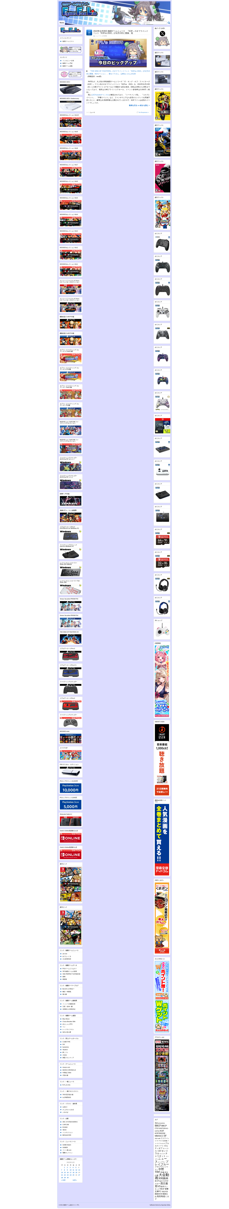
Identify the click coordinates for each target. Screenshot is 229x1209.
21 (62, 1175)
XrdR (158, 1138)
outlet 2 (64, 1107)
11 (73, 1170)
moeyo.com (66, 1067)
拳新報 (64, 979)
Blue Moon (66, 1019)
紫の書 (64, 994)
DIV (63, 1044)
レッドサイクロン (68, 1029)
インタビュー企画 (68, 60)
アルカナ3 (162, 1143)
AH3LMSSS (161, 1123)
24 (70, 1175)
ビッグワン (161, 1162)
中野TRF (159, 1170)
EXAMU (65, 1127)
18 (73, 1172)
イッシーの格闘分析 (68, 1004)
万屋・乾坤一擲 (67, 1006)
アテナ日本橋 (163, 1141)
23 (68, 1175)
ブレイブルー (162, 1163)
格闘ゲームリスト (68, 41)
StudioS (65, 1050)
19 (76, 1172)
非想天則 (165, 1191)
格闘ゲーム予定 (67, 63)
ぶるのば (65, 1112)
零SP (162, 1189)
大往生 (64, 1055)
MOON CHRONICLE (69, 1070)
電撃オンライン (67, 1153)
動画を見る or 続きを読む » (139, 105)
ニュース (98, 36)
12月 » (75, 1180)
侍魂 (162, 1172)
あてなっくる (66, 956)
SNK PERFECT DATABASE (71, 974)
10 (70, 1170)
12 (76, 1170)
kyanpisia (65, 1047)
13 (79, 1170)
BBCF (158, 1125)
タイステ (162, 1153)
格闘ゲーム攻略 (67, 66)
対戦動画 (163, 1178)
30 (68, 1177)
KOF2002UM (160, 1133)
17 (70, 1172)
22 (65, 1175)
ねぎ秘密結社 (66, 1097)
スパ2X (158, 1151)
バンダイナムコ (67, 1132)
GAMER (65, 1147)
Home (62, 23)
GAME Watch (66, 1145)
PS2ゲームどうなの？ (69, 968)
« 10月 (63, 1180)
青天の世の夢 (66, 1032)
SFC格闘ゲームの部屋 (69, 971)
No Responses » (144, 112)
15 (65, 1172)
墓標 (63, 976)
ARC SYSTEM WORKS (70, 1122)
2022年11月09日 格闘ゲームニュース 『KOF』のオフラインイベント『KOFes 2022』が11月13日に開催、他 (120, 32)
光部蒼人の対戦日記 (68, 1009)
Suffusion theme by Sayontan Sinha (160, 1205)
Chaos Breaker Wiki (68, 1021)
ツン (63, 1027)
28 (62, 1177)
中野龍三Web (66, 1073)
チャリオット (161, 1154)
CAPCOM (65, 1124)
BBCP (164, 1126)
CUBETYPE (66, 1042)
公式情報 (104, 36)
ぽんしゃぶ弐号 (67, 1024)
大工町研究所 (66, 959)
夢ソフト (65, 1052)
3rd (156, 1123)
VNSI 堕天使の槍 (67, 1094)
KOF (162, 1131)
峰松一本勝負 (66, 991)
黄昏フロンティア (68, 1058)
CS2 (156, 1128)
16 (68, 1172)
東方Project (159, 1181)
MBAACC (159, 1136)
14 (62, 1172)
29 (65, 1177)
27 (79, 1175)
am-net (64, 954)
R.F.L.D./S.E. (66, 1085)
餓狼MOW (158, 1194)
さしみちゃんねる (68, 1109)
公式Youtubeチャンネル (100, 95)
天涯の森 (65, 1075)
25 (73, 1175)
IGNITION (162, 1128)
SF (165, 1135)
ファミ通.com (66, 1150)
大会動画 (162, 1176)
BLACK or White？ (68, 989)
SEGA (64, 1130)
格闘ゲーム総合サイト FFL (71, 1205)
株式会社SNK (66, 1135)
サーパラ (166, 1148)
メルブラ (159, 1167)
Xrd (156, 1138)
